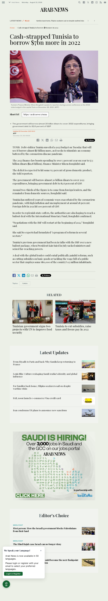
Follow (90, 140)
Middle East (18, 525)
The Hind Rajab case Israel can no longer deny (37, 544)
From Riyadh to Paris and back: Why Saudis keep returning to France (44, 363)
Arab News (15, 2)
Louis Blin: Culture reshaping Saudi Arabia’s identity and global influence (45, 375)
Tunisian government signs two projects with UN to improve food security (32, 329)
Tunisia (25, 283)
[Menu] (3, 2)
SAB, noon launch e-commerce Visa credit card (37, 398)
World (27, 21)
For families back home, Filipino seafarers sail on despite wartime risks (54, 21)
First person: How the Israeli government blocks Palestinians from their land (44, 529)
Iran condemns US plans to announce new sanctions (40, 410)
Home (12, 28)
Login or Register (13, 574)
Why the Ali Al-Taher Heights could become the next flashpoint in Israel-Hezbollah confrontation (45, 561)
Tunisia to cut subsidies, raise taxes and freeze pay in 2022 (73, 327)
